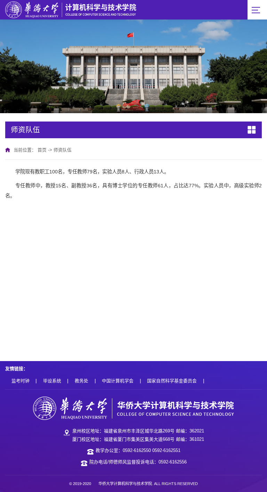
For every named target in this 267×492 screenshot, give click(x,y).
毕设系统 (52, 380)
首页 (42, 150)
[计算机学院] (70, 9)
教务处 (81, 380)
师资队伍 (63, 150)
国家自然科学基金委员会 (172, 380)
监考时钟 (20, 380)
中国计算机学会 (118, 380)
